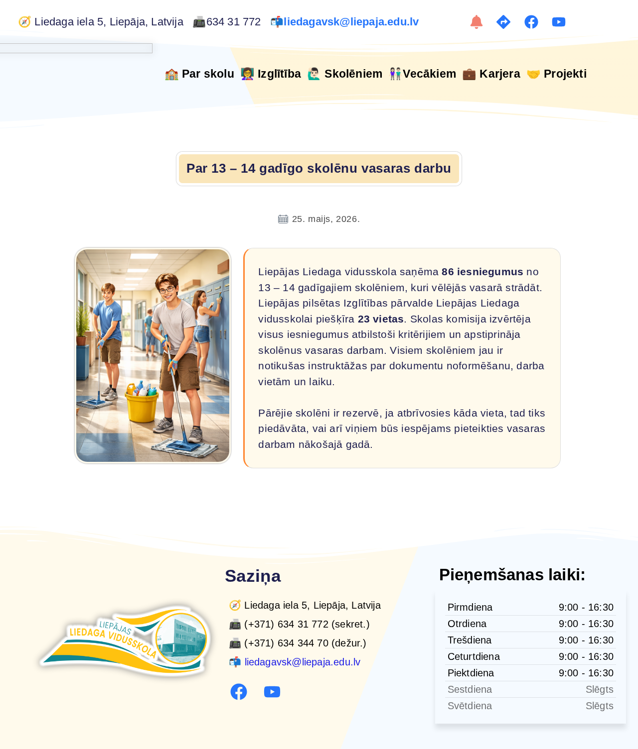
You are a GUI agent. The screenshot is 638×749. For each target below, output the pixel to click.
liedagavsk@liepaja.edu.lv (353, 22)
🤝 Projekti (556, 73)
